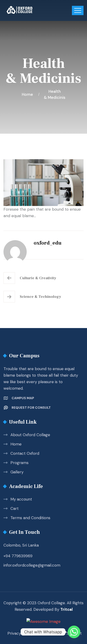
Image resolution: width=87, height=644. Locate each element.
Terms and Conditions (30, 517)
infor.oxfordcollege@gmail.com (31, 565)
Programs (19, 462)
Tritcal (66, 609)
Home (28, 94)
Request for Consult (31, 407)
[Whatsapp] (74, 632)
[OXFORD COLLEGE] (27, 10)
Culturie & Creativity (38, 278)
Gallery (16, 472)
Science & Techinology (40, 296)
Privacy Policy (20, 633)
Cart (14, 508)
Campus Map (23, 398)
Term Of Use (49, 633)
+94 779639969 (17, 555)
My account (21, 499)
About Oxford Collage (30, 434)
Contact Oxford (24, 453)
